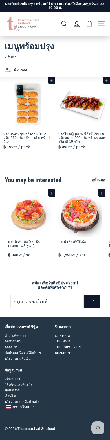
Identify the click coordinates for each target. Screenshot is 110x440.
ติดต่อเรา (11, 347)
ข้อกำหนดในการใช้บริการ (23, 353)
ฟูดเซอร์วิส (12, 390)
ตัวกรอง (20, 70)
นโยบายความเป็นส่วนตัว (22, 401)
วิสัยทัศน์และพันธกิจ (18, 385)
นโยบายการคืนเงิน (18, 358)
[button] (20, 407)
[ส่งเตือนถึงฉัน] (92, 301)
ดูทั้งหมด (98, 180)
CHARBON (62, 353)
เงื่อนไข (10, 396)
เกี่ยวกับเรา (12, 379)
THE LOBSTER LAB (68, 347)
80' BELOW (63, 336)
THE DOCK (62, 341)
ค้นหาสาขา (13, 341)
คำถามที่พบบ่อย (15, 336)
